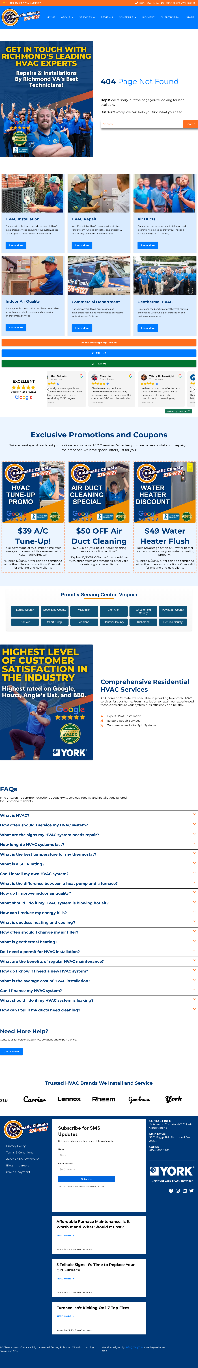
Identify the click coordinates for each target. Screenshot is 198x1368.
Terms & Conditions (19, 1152)
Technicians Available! (179, 2)
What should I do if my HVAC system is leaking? (47, 1000)
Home (51, 17)
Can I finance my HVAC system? (31, 990)
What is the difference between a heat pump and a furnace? (59, 883)
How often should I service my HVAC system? (44, 825)
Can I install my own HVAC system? (34, 874)
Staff (190, 17)
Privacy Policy (16, 1146)
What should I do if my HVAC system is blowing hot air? (54, 903)
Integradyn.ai (134, 1347)
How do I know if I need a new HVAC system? (44, 971)
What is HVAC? (14, 815)
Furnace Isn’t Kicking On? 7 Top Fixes (92, 1308)
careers (24, 1165)
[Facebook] (171, 1191)
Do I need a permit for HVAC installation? (40, 951)
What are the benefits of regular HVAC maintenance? (52, 961)
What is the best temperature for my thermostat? (48, 854)
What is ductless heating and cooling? (37, 922)
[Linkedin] (185, 1191)
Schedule (126, 17)
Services (85, 17)
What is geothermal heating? (28, 942)
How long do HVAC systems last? (32, 844)
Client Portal (170, 17)
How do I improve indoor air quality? (35, 893)
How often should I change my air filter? (39, 932)
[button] (194, 389)
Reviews (107, 17)
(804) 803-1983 (159, 1150)
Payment (148, 17)
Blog (9, 1165)
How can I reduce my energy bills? (33, 913)
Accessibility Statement (22, 1159)
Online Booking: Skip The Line (99, 342)
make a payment (18, 1172)
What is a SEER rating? (22, 864)
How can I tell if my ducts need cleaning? (40, 1010)
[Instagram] (178, 1191)
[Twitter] (191, 1191)
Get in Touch (11, 1051)
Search (190, 124)
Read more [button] (53, 402)
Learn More (16, 245)
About (65, 17)
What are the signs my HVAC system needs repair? (49, 835)
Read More (64, 1235)
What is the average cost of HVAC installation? (45, 981)
